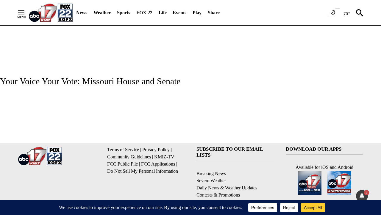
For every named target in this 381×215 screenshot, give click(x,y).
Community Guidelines (129, 156)
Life (163, 12)
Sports (123, 12)
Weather (102, 12)
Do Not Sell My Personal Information (142, 171)
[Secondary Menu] (25, 12)
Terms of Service (123, 149)
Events (179, 12)
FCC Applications (158, 163)
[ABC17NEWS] (51, 12)
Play (197, 12)
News (81, 12)
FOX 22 (144, 12)
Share (214, 12)
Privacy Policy (156, 149)
